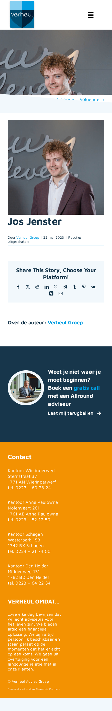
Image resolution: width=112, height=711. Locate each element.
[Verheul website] (22, 20)
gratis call (86, 387)
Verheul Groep (27, 237)
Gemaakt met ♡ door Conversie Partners (34, 688)
